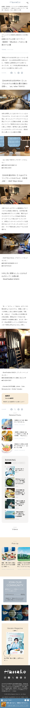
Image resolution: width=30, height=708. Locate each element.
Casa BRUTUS (12, 697)
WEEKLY (15, 462)
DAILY (8, 462)
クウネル (26, 697)
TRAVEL (8, 6)
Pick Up (15, 543)
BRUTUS (6, 697)
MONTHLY (22, 462)
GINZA (22, 697)
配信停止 (23, 594)
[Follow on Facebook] (9, 678)
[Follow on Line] (21, 678)
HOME (3, 6)
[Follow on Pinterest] (17, 678)
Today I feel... (7, 700)
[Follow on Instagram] (5, 678)
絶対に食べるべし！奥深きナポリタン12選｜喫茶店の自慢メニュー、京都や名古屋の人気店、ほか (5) (17, 703)
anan (3, 697)
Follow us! (15, 617)
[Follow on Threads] (25, 678)
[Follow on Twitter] (13, 678)
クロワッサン (18, 697)
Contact (14, 691)
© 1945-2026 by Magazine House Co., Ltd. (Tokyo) (15, 694)
